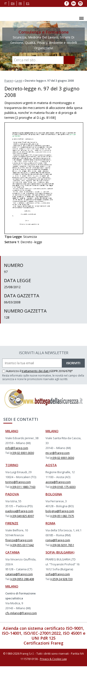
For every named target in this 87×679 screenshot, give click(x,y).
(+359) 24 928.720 (61, 579)
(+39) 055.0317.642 (22, 545)
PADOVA (12, 494)
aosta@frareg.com (58, 482)
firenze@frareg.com (19, 540)
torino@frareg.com (18, 482)
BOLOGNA (54, 494)
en (12, 3)
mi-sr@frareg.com (58, 453)
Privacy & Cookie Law (53, 659)
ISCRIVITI (73, 363)
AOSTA (51, 465)
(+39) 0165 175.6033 (63, 487)
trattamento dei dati (35, 371)
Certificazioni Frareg (43, 643)
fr (20, 3)
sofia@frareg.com (58, 574)
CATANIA (12, 552)
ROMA (50, 523)
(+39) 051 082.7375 (62, 516)
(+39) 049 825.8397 (22, 516)
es (27, 3)
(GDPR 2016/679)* (61, 371)
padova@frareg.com (19, 511)
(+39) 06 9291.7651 (62, 545)
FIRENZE (11, 523)
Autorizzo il (14, 371)
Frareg (8, 81)
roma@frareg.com (58, 540)
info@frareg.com (16, 448)
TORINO (11, 465)
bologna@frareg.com (60, 511)
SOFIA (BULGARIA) (60, 552)
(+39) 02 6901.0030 (22, 453)
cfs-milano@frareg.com (21, 613)
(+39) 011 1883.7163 (22, 487)
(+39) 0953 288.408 (22, 579)
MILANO (11, 431)
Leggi (18, 81)
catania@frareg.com (19, 574)
